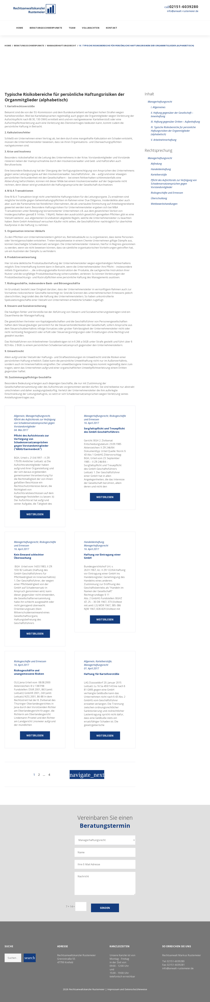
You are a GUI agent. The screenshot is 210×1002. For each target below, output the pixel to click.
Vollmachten (90, 27)
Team (72, 27)
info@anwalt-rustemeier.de (182, 11)
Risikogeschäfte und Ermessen (30, 661)
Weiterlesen (35, 514)
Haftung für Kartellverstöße (101, 674)
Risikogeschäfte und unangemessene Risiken (29, 672)
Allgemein (19, 416)
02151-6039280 (183, 6)
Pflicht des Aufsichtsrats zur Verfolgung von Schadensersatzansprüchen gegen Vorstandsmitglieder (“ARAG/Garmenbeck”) (31, 442)
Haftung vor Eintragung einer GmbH (102, 556)
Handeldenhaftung (94, 542)
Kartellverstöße (104, 661)
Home (19, 27)
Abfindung (156, 163)
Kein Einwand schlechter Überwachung (29, 556)
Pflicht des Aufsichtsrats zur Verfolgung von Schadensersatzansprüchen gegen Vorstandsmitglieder (34, 423)
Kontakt (111, 27)
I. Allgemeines (158, 107)
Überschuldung (159, 198)
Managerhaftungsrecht (61, 45)
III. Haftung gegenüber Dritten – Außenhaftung (175, 121)
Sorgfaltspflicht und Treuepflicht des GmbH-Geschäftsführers (104, 430)
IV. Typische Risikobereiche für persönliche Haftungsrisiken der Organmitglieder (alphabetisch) (173, 130)
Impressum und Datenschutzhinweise (127, 989)
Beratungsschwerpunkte (46, 27)
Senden (105, 908)
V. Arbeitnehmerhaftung (163, 139)
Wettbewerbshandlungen (164, 203)
